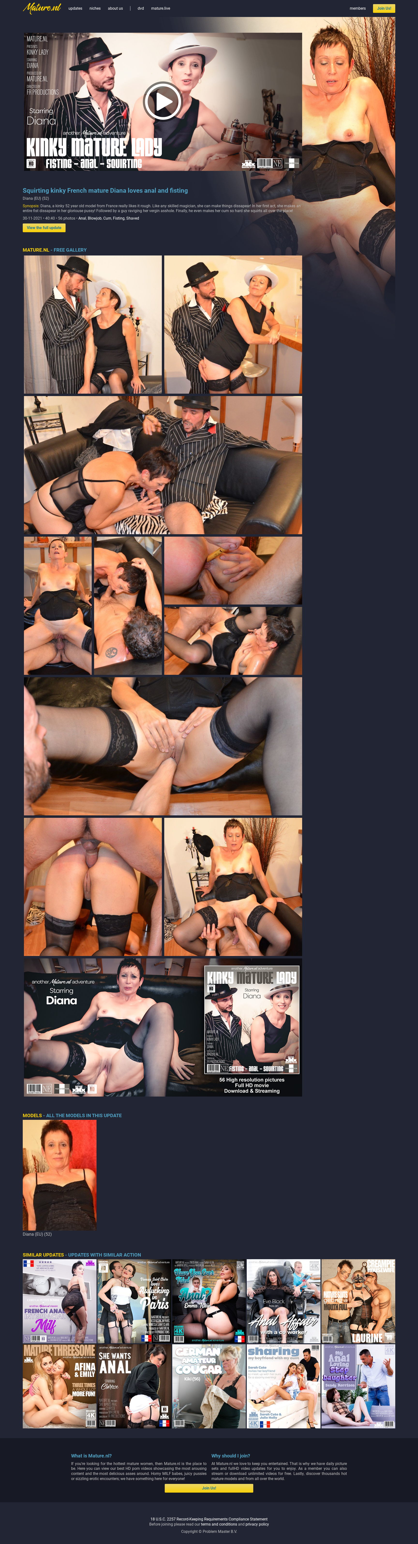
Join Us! (384, 8)
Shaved (132, 218)
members (358, 8)
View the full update (44, 227)
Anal (82, 218)
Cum (107, 218)
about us (115, 8)
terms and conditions (219, 1524)
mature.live (160, 8)
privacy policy (257, 1524)
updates (75, 8)
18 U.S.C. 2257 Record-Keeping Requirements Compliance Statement (209, 1519)
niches (95, 8)
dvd (141, 8)
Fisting (119, 218)
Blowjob (95, 218)
